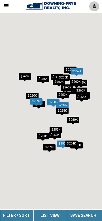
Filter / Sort (16, 215)
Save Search (83, 215)
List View (50, 215)
